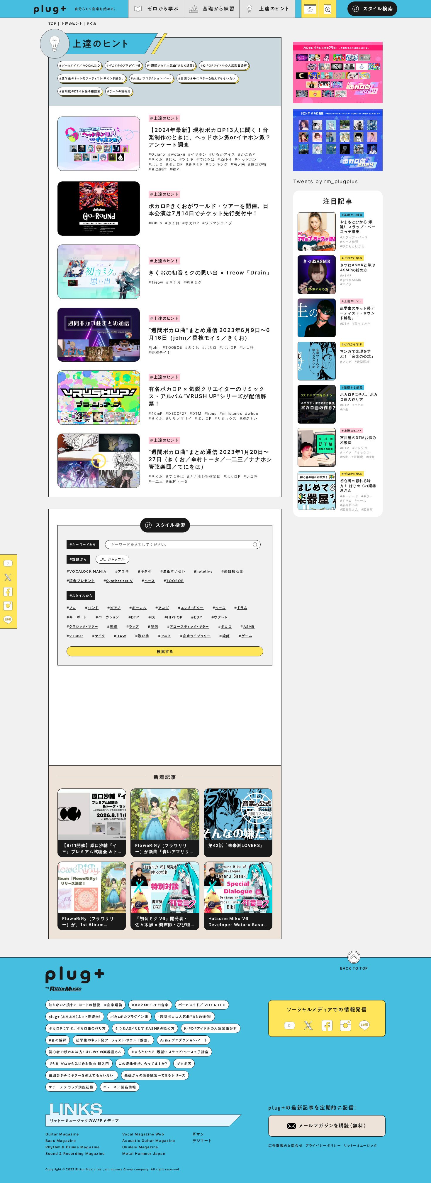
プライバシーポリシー (323, 1145)
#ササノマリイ (179, 418)
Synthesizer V (119, 580)
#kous (211, 413)
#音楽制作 (158, 169)
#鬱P (174, 169)
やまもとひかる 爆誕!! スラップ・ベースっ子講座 (357, 227)
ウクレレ (221, 617)
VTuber (76, 636)
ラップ (134, 626)
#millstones (231, 413)
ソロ (72, 607)
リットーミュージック (360, 1145)
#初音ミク (193, 282)
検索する (165, 652)
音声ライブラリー (197, 636)
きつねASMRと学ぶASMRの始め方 (357, 267)
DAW (121, 636)
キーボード (78, 617)
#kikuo (155, 223)
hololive (204, 571)
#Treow (156, 282)
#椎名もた (249, 418)
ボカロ (226, 626)
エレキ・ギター (192, 607)
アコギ (123, 571)
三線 (113, 626)
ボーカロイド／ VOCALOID (202, 1005)
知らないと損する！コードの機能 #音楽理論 (85, 1005)
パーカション (108, 617)
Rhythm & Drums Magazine (72, 1147)
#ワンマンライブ (217, 223)
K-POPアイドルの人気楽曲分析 (210, 1028)
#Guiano (157, 154)
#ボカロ (156, 164)
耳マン (198, 1134)
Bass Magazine (60, 1140)
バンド (93, 607)
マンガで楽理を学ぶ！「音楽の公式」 (357, 353)
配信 (154, 626)
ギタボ (146, 571)
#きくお (156, 159)
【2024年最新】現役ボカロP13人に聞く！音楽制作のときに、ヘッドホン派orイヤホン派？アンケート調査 (210, 137)
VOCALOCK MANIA (87, 571)
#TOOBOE (172, 347)
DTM (135, 617)
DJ (153, 617)
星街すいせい (174, 571)
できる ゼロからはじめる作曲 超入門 (79, 1063)
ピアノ (115, 607)
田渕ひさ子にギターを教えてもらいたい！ (82, 1075)
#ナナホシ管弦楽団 (204, 476)
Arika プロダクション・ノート (183, 1040)
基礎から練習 (218, 8)
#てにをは (205, 159)
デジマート (202, 1140)
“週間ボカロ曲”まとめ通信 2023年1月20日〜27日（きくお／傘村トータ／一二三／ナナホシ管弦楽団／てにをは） (210, 459)
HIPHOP (174, 617)
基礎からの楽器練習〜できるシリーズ (155, 1075)
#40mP (156, 413)
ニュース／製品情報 (119, 1087)
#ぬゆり (225, 159)
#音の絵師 (58, 1040)
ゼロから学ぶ (163, 8)
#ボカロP (174, 164)
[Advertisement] (213, 714)
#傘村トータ (177, 481)
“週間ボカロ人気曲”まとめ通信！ (185, 1016)
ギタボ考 (184, 1063)
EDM (198, 617)
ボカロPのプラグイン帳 (129, 1016)
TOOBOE (175, 580)
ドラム (242, 607)
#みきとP (194, 164)
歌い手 (143, 636)
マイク (100, 636)
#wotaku (176, 154)
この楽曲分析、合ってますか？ (143, 1063)
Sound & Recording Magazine (75, 1153)
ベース (150, 580)
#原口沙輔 (257, 164)
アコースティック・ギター (189, 626)
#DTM (196, 413)
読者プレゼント (81, 580)
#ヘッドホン (246, 159)
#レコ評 (247, 347)
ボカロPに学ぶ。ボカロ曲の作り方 (359, 397)
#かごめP (246, 154)
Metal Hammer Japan (143, 1153)
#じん (171, 159)
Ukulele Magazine (140, 1147)
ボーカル (139, 607)
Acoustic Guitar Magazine (148, 1140)
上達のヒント (274, 8)
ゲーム (246, 636)
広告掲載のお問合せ (285, 1145)
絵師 (226, 636)
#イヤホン (197, 154)
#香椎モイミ (160, 352)
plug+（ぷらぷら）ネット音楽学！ (75, 1016)
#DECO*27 (176, 413)
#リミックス (226, 418)
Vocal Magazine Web (143, 1134)
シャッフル (116, 559)
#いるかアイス (222, 154)
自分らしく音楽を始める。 (96, 9)
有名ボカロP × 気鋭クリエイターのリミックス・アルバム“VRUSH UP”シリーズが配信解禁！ (207, 396)
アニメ (166, 636)
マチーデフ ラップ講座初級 (71, 1087)
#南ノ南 (238, 164)
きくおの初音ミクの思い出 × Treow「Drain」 (210, 272)
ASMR (249, 626)
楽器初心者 (233, 571)
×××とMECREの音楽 (150, 1005)
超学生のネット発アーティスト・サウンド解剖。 (357, 313)
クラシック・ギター (83, 626)
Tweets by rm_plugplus (325, 181)
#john (154, 347)
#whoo (251, 413)
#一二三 (156, 481)
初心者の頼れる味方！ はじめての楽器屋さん (358, 485)
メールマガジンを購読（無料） (333, 1125)
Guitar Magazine (62, 1134)
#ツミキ (186, 159)
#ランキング (217, 164)
